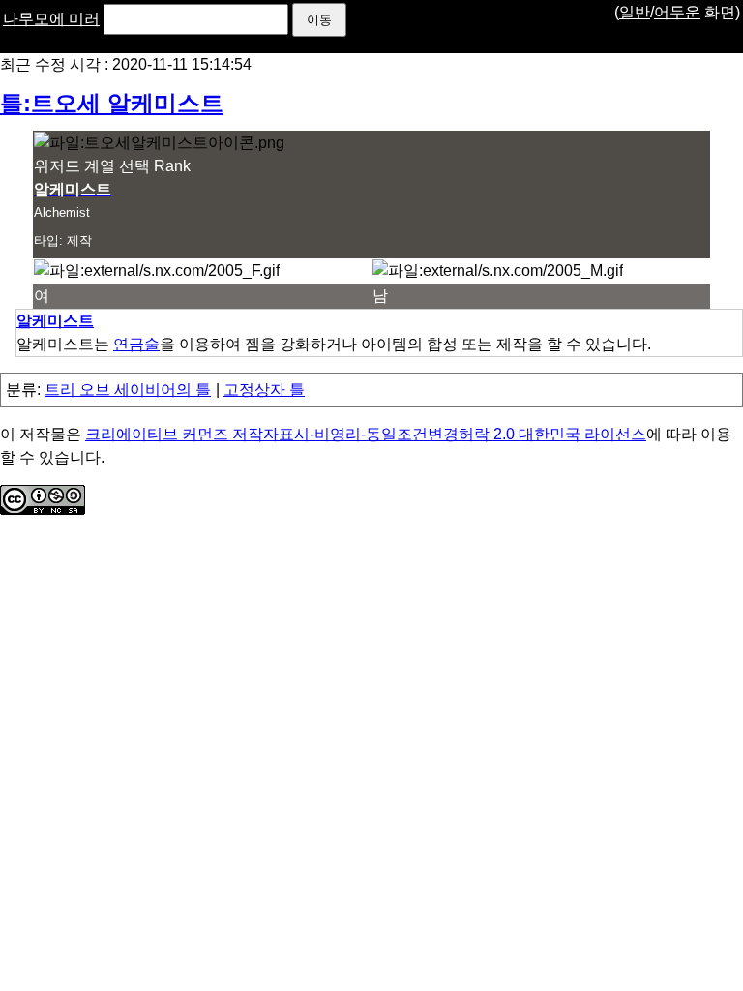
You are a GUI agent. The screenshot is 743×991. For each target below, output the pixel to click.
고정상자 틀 (264, 389)
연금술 (136, 344)
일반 (634, 12)
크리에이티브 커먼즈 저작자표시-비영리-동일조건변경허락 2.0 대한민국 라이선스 (365, 434)
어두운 (677, 12)
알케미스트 (55, 321)
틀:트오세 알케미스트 (111, 103)
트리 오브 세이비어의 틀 (128, 389)
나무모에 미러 (51, 19)
